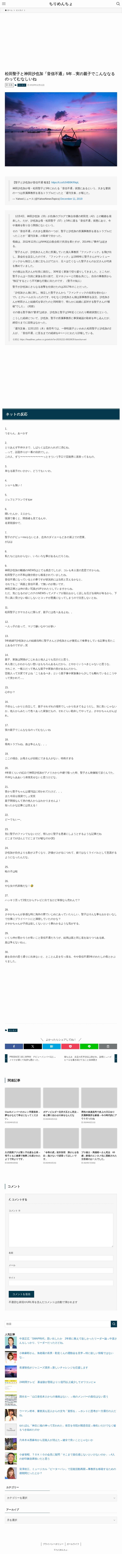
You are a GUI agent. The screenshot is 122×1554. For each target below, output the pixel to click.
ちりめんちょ (61, 4)
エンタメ (21, 85)
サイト (12, 1277)
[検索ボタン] (118, 4)
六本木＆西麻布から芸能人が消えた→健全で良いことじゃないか (56, 1440)
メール (12, 1265)
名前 (11, 1253)
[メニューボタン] (4, 4)
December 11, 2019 (71, 198)
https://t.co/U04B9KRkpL (65, 182)
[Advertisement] (61, 37)
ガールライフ (73, 1544)
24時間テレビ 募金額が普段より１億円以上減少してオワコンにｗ (57, 1382)
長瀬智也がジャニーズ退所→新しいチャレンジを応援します (53, 1367)
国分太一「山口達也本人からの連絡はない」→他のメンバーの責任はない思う (63, 1396)
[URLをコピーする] (108, 1046)
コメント (14, 1210)
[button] (14, 1046)
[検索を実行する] (114, 1324)
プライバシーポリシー (53, 1544)
